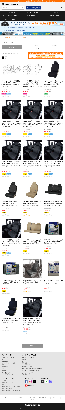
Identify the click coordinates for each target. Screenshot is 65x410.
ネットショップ (7, 355)
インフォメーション (8, 378)
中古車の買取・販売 (27, 366)
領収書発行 (4, 370)
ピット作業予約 (37, 1)
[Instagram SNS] (30, 381)
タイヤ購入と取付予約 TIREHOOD (10, 374)
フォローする (29, 378)
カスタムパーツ (54, 12)
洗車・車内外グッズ (32, 15)
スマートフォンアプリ (27, 372)
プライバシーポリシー (9, 398)
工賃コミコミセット (7, 361)
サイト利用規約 (19, 398)
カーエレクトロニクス (32, 12)
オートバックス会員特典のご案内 (30, 370)
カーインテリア (21, 37)
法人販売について (6, 381)
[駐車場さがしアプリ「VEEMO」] (46, 381)
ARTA (3, 384)
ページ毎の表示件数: (54, 45)
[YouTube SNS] (29, 385)
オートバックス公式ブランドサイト (31, 357)
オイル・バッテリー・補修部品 (11, 15)
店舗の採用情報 (26, 374)
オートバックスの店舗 (29, 355)
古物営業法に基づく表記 (44, 398)
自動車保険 (25, 363)
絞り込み (11, 47)
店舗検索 (28, 1)
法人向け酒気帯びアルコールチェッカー (12, 390)
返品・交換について (7, 372)
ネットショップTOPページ (8, 357)
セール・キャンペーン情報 (8, 363)
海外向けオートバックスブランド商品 (11, 386)
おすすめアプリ (46, 378)
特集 (3, 364)
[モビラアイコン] (50, 381)
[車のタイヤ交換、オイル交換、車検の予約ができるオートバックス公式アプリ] (42, 381)
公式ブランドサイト (57, 1)
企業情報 (53, 398)
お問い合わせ (33, 400)
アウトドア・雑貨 (54, 15)
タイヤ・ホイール (10, 12)
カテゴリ (4, 359)
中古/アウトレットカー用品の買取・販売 (32, 368)
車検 (23, 361)
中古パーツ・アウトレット (11, 19)
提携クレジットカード (7, 382)
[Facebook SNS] (26, 381)
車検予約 (46, 1)
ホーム (3, 37)
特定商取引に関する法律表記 (31, 398)
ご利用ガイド (21, 1)
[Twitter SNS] (34, 381)
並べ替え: (36, 45)
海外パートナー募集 (7, 388)
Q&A (3, 368)
